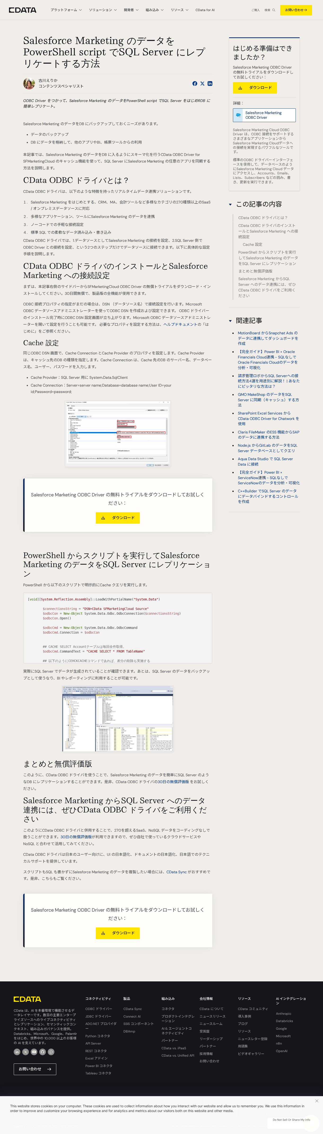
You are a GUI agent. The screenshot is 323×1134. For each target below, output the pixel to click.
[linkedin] (17, 1052)
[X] (25, 1052)
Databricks (284, 1021)
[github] (42, 1052)
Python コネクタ (97, 1036)
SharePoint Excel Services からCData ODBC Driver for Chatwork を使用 (268, 418)
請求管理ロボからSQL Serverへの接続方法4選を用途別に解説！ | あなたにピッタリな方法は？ (269, 381)
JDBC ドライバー (98, 1016)
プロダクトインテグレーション (178, 1018)
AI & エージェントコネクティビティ (177, 1030)
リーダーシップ (211, 1039)
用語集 (243, 1046)
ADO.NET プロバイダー (101, 1026)
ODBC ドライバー (98, 1009)
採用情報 (206, 1054)
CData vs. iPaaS (174, 1048)
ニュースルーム (211, 1024)
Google (281, 1028)
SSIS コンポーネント (138, 1024)
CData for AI (205, 10)
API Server (93, 1043)
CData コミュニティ (253, 1009)
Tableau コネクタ (98, 1073)
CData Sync (176, 871)
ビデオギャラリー (251, 1054)
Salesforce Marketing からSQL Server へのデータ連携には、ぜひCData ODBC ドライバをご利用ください (267, 287)
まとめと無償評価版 (255, 271)
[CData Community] (51, 1052)
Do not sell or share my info (291, 1120)
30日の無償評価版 (173, 781)
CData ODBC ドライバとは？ (263, 217)
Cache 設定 (252, 244)
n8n (279, 1043)
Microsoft (283, 1036)
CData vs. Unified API (178, 1055)
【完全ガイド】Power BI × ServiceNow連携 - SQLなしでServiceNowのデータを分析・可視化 (269, 477)
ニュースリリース (213, 1016)
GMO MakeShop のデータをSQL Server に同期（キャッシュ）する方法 (268, 400)
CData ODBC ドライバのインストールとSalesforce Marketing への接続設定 (268, 231)
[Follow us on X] (202, 83)
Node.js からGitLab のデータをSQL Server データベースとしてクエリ (267, 448)
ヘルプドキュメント (180, 324)
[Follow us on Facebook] (194, 83)
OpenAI (281, 1051)
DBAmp (129, 1031)
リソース (244, 1031)
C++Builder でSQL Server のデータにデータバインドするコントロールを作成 (268, 496)
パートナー (170, 1040)
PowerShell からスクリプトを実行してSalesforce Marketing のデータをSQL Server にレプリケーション (268, 258)
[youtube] (34, 1052)
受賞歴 (205, 1031)
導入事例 (244, 1016)
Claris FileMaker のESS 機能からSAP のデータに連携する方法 (268, 435)
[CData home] (26, 10)
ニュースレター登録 (252, 1039)
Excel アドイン (96, 1058)
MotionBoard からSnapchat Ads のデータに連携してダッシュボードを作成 (268, 338)
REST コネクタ (96, 1051)
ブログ (243, 1024)
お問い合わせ (294, 10)
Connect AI (131, 1016)
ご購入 (255, 10)
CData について (212, 1009)
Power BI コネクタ (99, 1066)
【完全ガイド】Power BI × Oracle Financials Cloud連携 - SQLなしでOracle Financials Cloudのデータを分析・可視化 (268, 359)
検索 (267, 10)
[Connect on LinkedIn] (210, 83)
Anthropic (283, 1013)
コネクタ (168, 1009)
